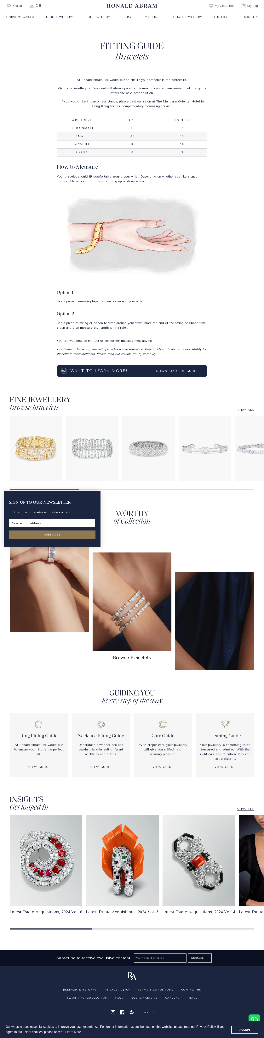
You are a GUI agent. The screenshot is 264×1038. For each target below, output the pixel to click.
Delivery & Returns (80, 989)
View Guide (38, 767)
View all (245, 409)
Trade (192, 998)
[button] (16, 6)
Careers (172, 998)
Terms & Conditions (155, 989)
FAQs (119, 998)
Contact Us (191, 989)
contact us (96, 341)
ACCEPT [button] (244, 1029)
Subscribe (199, 958)
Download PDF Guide (177, 371)
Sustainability (144, 998)
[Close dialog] (96, 495)
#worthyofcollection (86, 998)
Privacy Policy (117, 989)
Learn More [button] (73, 1032)
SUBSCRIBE (52, 534)
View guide (225, 767)
